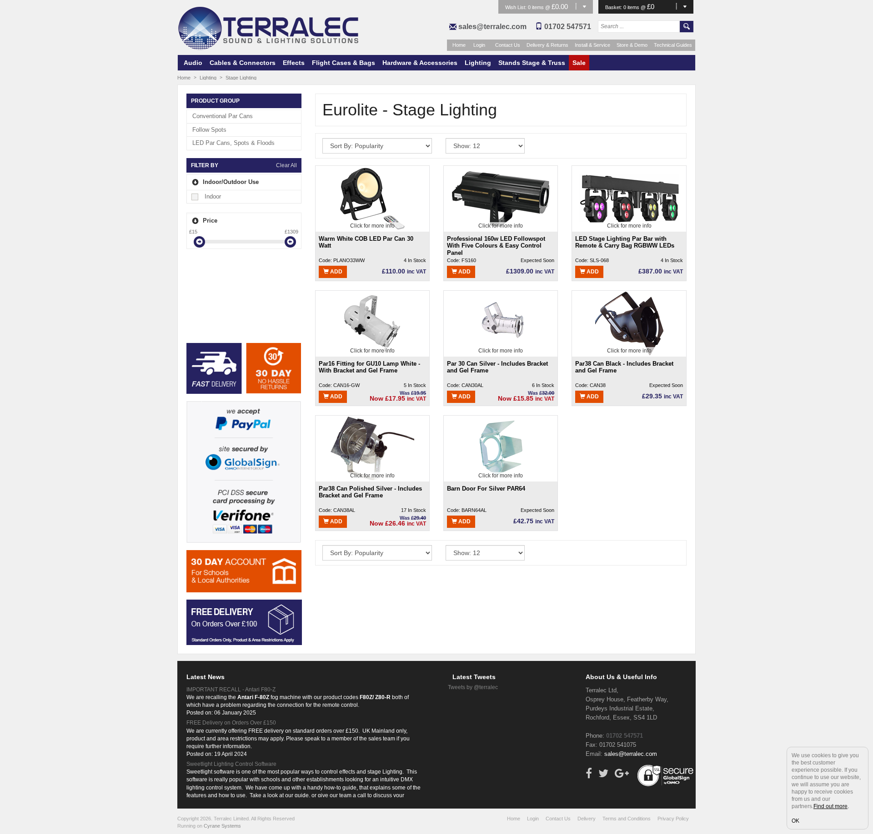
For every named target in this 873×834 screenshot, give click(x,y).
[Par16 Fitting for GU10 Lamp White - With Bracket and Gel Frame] (372, 323)
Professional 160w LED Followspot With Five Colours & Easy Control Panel (496, 245)
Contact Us (507, 45)
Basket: (614, 7)
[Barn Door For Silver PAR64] (500, 448)
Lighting (478, 62)
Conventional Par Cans (222, 116)
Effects (294, 62)
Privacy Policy (673, 818)
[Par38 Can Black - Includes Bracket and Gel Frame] (629, 323)
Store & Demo (632, 45)
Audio (193, 62)
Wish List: (516, 7)
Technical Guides (673, 45)
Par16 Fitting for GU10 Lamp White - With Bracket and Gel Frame (369, 367)
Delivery (586, 818)
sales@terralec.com (492, 26)
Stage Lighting (241, 77)
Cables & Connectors (243, 62)
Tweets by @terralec (473, 687)
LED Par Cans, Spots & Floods (233, 142)
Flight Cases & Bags (343, 62)
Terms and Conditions (626, 818)
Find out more (830, 806)
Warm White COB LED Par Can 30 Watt (366, 242)
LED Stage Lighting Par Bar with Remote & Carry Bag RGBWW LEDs (624, 242)
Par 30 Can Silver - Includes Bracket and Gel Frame (497, 367)
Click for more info (372, 226)
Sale (579, 62)
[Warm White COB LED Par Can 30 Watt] (372, 198)
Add (335, 271)
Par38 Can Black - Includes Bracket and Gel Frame (624, 367)
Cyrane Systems (222, 826)
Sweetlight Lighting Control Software (231, 764)
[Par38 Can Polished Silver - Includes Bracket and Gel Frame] (372, 448)
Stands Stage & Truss (531, 62)
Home (459, 45)
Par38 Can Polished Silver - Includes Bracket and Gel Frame (370, 492)
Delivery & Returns (547, 45)
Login (479, 45)
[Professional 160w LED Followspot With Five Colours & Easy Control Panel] (501, 198)
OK (795, 821)
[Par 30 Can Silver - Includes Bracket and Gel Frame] (501, 323)
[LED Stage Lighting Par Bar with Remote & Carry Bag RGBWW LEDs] (629, 198)
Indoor (213, 196)
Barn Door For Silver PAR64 (486, 488)
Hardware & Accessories (419, 62)
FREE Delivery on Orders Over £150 (231, 723)
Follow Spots (209, 129)
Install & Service (592, 45)
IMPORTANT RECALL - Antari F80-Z (231, 689)
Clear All (286, 165)
